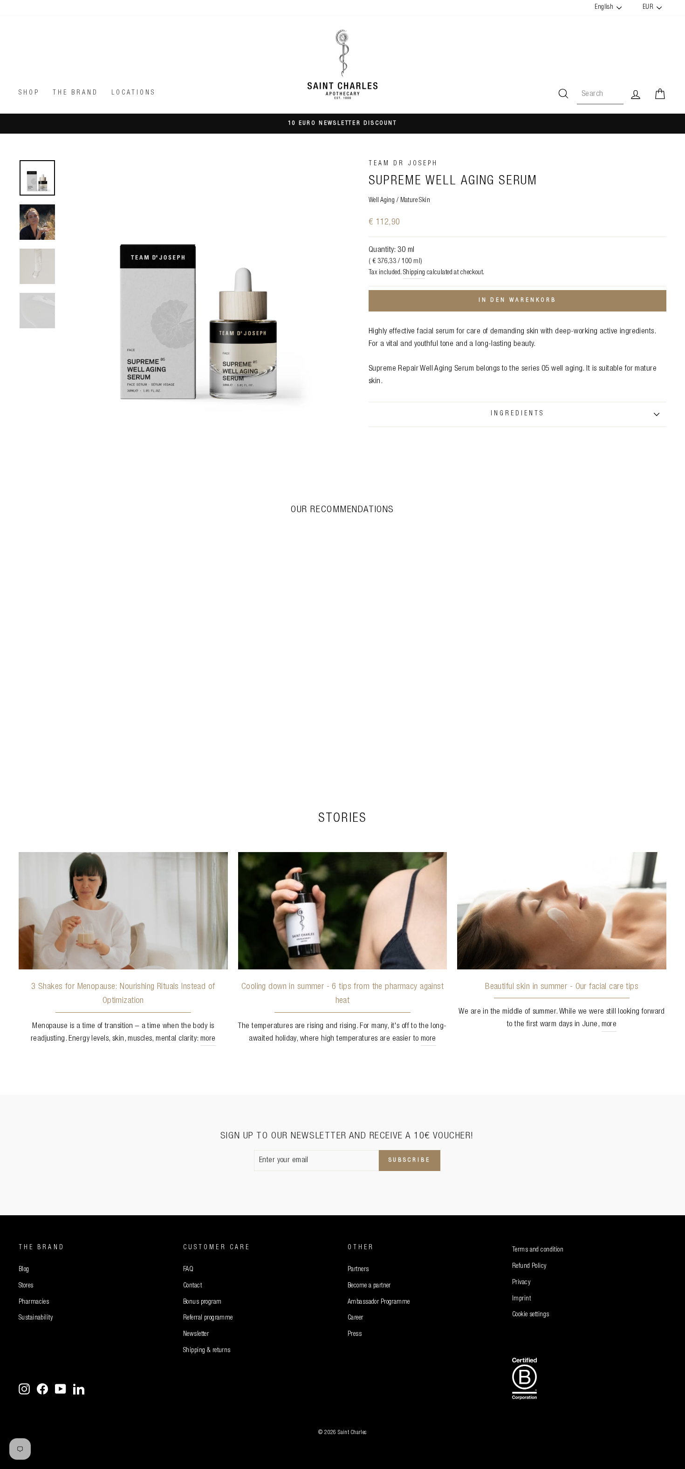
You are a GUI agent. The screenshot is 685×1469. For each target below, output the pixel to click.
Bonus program (202, 1302)
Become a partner (369, 1286)
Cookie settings (530, 1315)
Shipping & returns (207, 1350)
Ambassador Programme (379, 1302)
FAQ (188, 1269)
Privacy (521, 1282)
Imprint (521, 1299)
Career (355, 1318)
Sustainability (36, 1318)
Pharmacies (34, 1302)
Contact (192, 1286)
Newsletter (196, 1334)
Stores (26, 1286)
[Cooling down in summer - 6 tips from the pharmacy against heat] (342, 910)
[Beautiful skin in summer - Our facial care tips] (561, 910)
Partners (358, 1269)
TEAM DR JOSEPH (403, 164)
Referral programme (208, 1318)
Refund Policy (529, 1266)
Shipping (414, 273)
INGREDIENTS (518, 414)
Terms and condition (537, 1250)
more (208, 1039)
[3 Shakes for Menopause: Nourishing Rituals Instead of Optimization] (123, 910)
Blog (24, 1269)
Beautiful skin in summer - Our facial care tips (561, 986)
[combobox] (600, 94)
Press (355, 1334)
